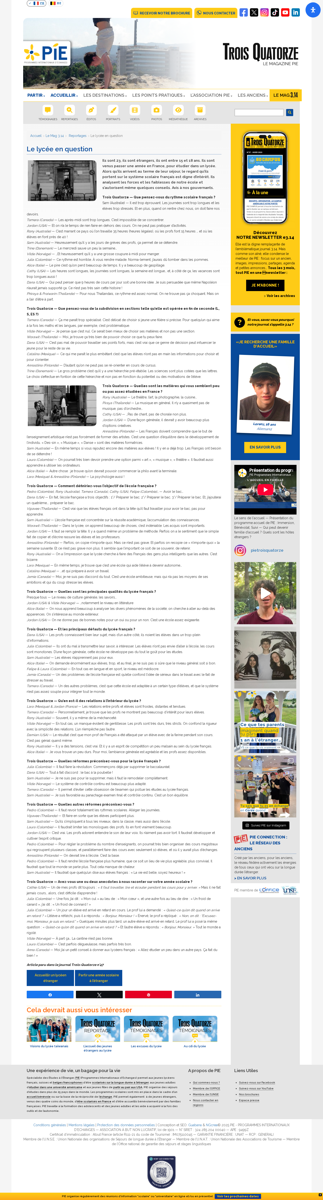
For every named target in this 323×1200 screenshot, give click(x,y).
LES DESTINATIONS (103, 95)
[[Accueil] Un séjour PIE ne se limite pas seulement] (265, 658)
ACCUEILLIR (63, 95)
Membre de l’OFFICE (206, 1088)
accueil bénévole (39, 1096)
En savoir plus (251, 878)
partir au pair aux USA (127, 1087)
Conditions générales (49, 1125)
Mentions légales (82, 1125)
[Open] (313, 9)
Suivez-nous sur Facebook (257, 1082)
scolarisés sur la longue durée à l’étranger (120, 1082)
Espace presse (249, 1100)
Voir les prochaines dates (238, 1196)
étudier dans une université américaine (55, 1087)
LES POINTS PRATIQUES (157, 95)
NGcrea (212, 1125)
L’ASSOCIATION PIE (210, 95)
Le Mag (282, 95)
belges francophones (68, 1082)
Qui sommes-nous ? (206, 1082)
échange (106, 1096)
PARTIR (35, 95)
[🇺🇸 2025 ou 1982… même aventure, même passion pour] (265, 593)
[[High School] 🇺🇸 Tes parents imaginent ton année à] (265, 722)
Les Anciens (252, 95)
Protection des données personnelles (126, 1125)
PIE (77, 1077)
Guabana (195, 1125)
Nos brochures (249, 1094)
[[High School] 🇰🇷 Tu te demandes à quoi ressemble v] (265, 786)
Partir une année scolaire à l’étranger (99, 978)
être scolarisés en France (94, 1101)
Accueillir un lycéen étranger (50, 978)
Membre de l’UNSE (206, 1094)
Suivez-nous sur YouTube (256, 1088)
